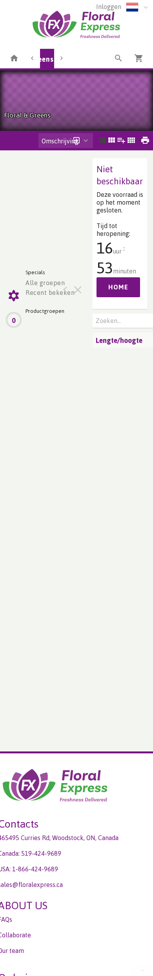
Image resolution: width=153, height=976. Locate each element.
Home (118, 287)
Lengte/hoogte (119, 340)
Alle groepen (45, 283)
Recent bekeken (50, 292)
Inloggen (108, 7)
